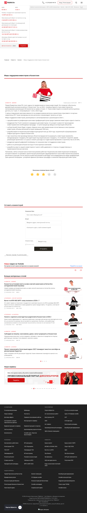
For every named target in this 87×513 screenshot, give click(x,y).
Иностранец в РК (49, 417)
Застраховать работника (11, 443)
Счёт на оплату (8, 429)
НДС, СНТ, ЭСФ (69, 7)
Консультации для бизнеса (11, 480)
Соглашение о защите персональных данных (10, 421)
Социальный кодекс (37, 487)
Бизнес (20, 60)
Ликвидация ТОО (29, 450)
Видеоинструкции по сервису (12, 426)
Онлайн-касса (62, 487)
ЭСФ (46, 420)
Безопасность (8, 433)
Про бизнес (48, 453)
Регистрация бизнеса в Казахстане (14, 484)
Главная (6, 60)
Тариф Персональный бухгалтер (13, 474)
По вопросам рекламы (10, 410)
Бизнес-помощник (36, 474)
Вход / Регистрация (65, 2)
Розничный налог (9, 457)
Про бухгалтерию (69, 453)
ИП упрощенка (28, 443)
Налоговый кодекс (9, 487)
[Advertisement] (43, 67)
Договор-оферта (8, 417)
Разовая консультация (30, 457)
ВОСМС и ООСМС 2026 (51, 446)
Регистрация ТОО (9, 446)
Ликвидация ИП (8, 453)
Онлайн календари (36, 484)
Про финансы (48, 457)
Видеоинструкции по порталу (32, 426)
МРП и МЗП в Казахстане (53, 7)
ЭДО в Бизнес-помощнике (52, 431)
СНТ (66, 417)
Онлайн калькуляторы (65, 477)
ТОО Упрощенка (28, 446)
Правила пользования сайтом (32, 417)
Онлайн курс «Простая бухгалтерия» (30, 433)
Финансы (76, 7)
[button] (42, 361)
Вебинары (27, 410)
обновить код (30, 244)
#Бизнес (14, 103)
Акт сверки (48, 424)
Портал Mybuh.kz (49, 410)
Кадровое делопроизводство (67, 480)
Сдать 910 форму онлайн (72, 413)
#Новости (8, 103)
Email (27, 219)
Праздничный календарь (11, 463)
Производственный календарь (53, 427)
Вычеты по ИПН (49, 450)
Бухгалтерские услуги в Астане (32, 429)
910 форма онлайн (36, 477)
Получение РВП (69, 460)
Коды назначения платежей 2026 (52, 464)
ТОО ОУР (6, 450)
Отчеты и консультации (71, 410)
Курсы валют (48, 443)
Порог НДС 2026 (69, 446)
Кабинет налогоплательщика (38, 7)
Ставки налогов (8, 460)
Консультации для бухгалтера (39, 480)
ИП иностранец (28, 453)
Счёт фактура (68, 420)
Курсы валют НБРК (70, 443)
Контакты (27, 413)
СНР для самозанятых (71, 457)
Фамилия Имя (29, 211)
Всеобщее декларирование (72, 427)
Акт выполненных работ (51, 413)
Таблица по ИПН (28, 460)
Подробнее (23, 45)
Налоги (62, 7)
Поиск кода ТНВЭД (64, 484)
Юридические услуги (10, 477)
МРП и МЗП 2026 (28, 463)
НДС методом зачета (50, 460)
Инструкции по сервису (30, 420)
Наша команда (8, 413)
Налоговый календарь (71, 424)
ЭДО (66, 450)
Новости (13, 60)
